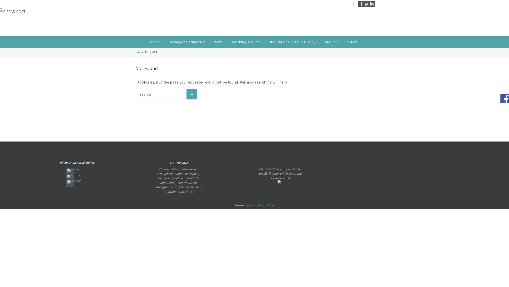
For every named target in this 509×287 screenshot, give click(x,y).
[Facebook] (361, 4)
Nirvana (253, 205)
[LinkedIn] (372, 4)
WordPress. (268, 205)
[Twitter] (366, 4)
